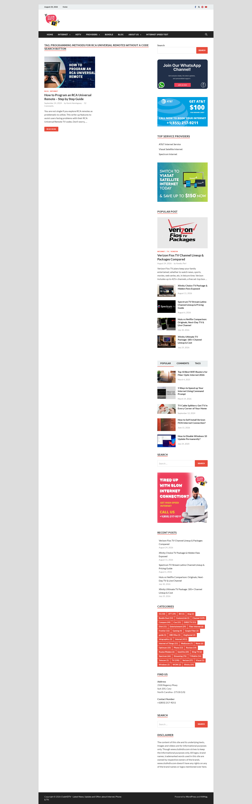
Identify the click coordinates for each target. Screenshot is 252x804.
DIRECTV (190, 622)
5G (162, 614)
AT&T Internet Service (170, 144)
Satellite (183, 652)
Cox (177, 622)
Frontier (164, 631)
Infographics (165, 639)
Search (161, 45)
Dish (163, 626)
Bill (181, 614)
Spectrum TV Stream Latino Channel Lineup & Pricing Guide (192, 304)
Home (65, 7)
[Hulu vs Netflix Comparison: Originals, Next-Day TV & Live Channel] (166, 319)
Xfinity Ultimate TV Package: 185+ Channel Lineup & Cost (190, 339)
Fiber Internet (196, 626)
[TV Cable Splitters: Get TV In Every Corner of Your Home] (166, 405)
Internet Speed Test (157, 34)
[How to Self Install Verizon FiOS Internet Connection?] (166, 420)
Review (191, 647)
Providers (91, 34)
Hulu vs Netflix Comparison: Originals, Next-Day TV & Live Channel (192, 322)
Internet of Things (168, 643)
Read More (50, 128)
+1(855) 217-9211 (166, 702)
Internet (63, 34)
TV (168, 251)
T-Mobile (195, 656)
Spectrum (165, 656)
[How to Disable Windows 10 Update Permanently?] (166, 436)
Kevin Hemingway (74, 103)
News (199, 643)
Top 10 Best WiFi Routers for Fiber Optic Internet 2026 (193, 373)
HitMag (203, 796)
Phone (178, 647)
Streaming (180, 656)
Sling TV (197, 652)
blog (46, 91)
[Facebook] (195, 6)
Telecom (164, 660)
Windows (164, 664)
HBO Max (174, 635)
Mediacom (187, 643)
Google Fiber (192, 631)
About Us (133, 34)
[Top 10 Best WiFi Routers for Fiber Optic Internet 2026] (166, 372)
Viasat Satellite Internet (171, 149)
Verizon (174, 251)
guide (162, 635)
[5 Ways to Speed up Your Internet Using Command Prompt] (166, 388)
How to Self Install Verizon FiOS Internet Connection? (192, 421)
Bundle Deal (166, 618)
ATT (172, 614)
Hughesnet (189, 635)
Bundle (109, 34)
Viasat (200, 660)
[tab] (165, 364)
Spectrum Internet (168, 154)
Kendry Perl (181, 263)
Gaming (177, 631)
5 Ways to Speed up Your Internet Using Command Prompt (191, 391)
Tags (198, 363)
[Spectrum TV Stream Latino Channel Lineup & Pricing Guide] (166, 302)
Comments (183, 363)
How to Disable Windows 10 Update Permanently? (192, 437)
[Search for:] (182, 463)
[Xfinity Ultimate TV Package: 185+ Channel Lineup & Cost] (166, 337)
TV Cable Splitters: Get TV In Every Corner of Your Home (193, 407)
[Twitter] (199, 6)
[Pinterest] (202, 6)
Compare (164, 622)
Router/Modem (167, 652)
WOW (177, 664)
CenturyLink (182, 618)
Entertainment (178, 626)
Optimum (165, 647)
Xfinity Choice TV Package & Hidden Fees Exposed (192, 287)
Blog (121, 34)
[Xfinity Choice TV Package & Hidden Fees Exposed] (166, 285)
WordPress (191, 796)
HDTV (78, 34)
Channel (198, 618)
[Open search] (206, 34)
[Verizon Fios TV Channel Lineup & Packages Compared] (182, 219)
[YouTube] (206, 6)
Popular (165, 363)
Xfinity (189, 664)
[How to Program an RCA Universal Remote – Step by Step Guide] (69, 72)
